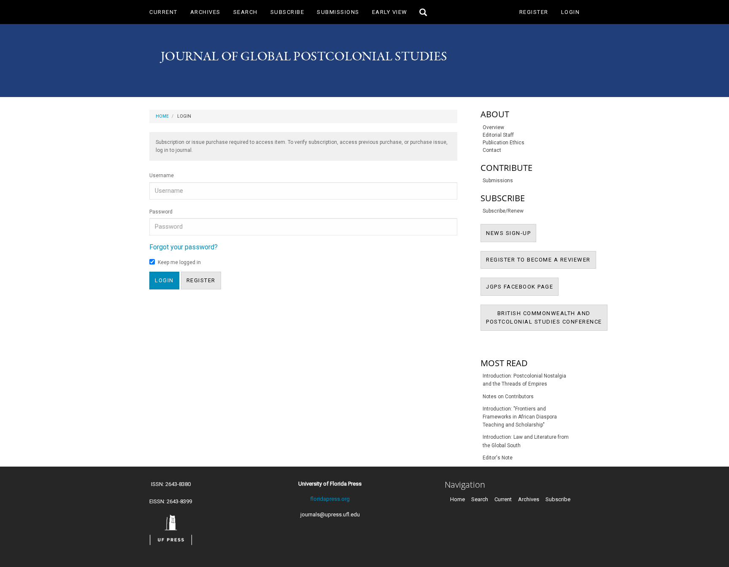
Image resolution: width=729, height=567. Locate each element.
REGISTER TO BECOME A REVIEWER (541, 259)
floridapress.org (330, 499)
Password (161, 212)
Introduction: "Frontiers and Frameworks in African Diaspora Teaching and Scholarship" (520, 417)
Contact (492, 150)
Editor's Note (498, 458)
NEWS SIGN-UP (511, 233)
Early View (390, 12)
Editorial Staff (498, 135)
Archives (205, 12)
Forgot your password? (183, 247)
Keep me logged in (179, 262)
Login (570, 12)
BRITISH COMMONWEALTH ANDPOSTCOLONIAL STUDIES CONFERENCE (547, 320)
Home (162, 116)
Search (245, 12)
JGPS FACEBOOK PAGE (522, 286)
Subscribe (287, 12)
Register (533, 12)
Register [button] (201, 280)
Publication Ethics (503, 143)
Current (163, 12)
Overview (493, 127)
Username (161, 175)
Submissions (338, 12)
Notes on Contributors (508, 397)
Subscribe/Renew (503, 211)
